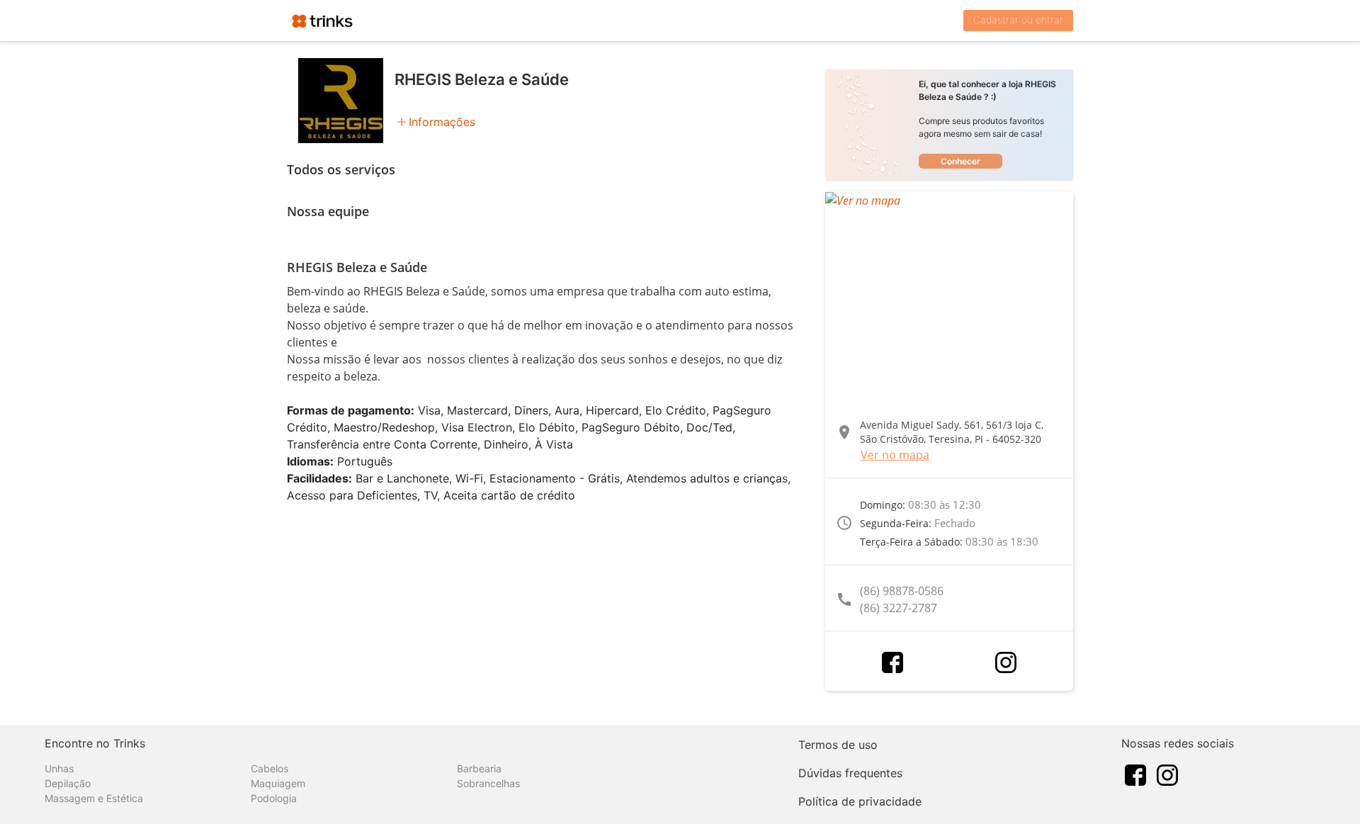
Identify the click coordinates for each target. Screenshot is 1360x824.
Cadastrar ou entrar (1018, 19)
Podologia (274, 798)
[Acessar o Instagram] (1006, 662)
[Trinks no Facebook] (1135, 774)
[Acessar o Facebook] (892, 662)
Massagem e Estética (94, 798)
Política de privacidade (860, 801)
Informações (442, 122)
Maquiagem (278, 783)
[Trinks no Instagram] (1167, 774)
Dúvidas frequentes (850, 773)
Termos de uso (838, 745)
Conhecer (960, 161)
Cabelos (269, 768)
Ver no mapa (895, 455)
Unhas (59, 768)
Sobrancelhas (488, 783)
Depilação (68, 783)
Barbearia (479, 768)
